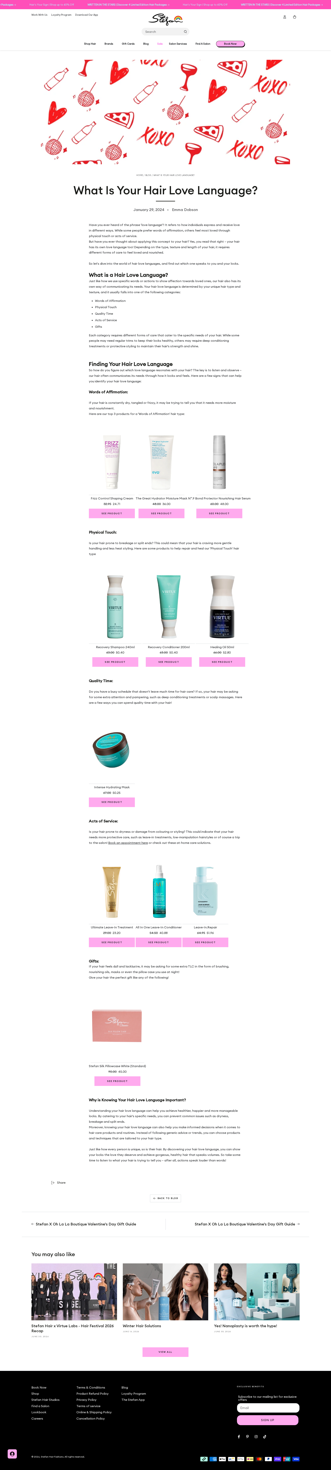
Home (139, 175)
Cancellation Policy (90, 1418)
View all (165, 1351)
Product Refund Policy (92, 1393)
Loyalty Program (61, 14)
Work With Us (39, 14)
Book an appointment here (128, 843)
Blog (148, 175)
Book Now (38, 1387)
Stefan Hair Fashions (52, 1456)
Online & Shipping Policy (94, 1412)
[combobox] (165, 31)
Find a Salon (40, 1406)
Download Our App (86, 14)
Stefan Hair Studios (45, 1400)
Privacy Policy (86, 1400)
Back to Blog (168, 1198)
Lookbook (38, 1412)
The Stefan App (133, 1400)
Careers (37, 1418)
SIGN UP (267, 1420)
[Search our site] (185, 31)
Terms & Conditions (90, 1387)
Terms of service (88, 1406)
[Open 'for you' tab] (12, 1454)
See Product (112, 513)
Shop (35, 1393)
